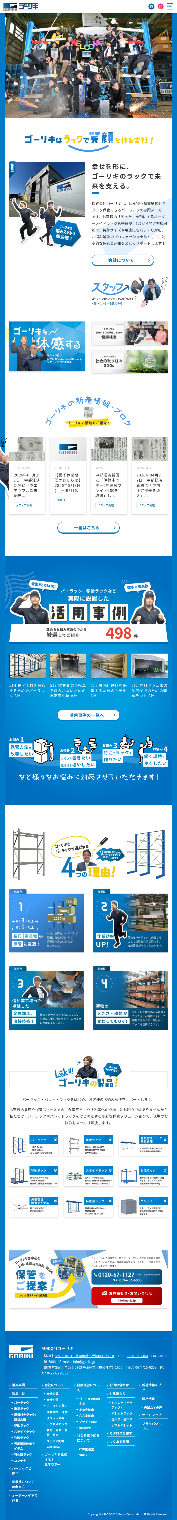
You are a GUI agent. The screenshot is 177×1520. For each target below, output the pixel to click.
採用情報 (148, 1398)
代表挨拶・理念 (57, 1412)
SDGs (83, 1455)
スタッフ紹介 (56, 1418)
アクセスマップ (57, 1424)
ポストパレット (122, 1425)
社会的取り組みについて (88, 1438)
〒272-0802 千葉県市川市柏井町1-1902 (93, 1367)
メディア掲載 (55, 1441)
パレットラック (122, 1413)
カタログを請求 (120, 1433)
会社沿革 (53, 1400)
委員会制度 (86, 1409)
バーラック (21, 1402)
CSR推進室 (86, 1449)
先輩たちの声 (153, 1407)
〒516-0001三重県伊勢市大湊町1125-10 (84, 1355)
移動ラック (21, 1425)
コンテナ (20, 1460)
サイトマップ (151, 1415)
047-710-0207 (145, 1367)
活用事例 (18, 1385)
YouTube (53, 1447)
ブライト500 (88, 1421)
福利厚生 (85, 1428)
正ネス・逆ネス (122, 1419)
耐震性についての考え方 (23, 1484)
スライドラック (24, 1431)
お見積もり (117, 1393)
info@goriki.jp (84, 1361)
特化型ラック (23, 1454)
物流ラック (21, 1437)
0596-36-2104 (137, 1355)
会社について (54, 1385)
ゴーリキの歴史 (57, 1406)
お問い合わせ (119, 1385)
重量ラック (21, 1408)
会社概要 (53, 1394)
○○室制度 (86, 1415)
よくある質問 (119, 1441)
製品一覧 (18, 1393)
